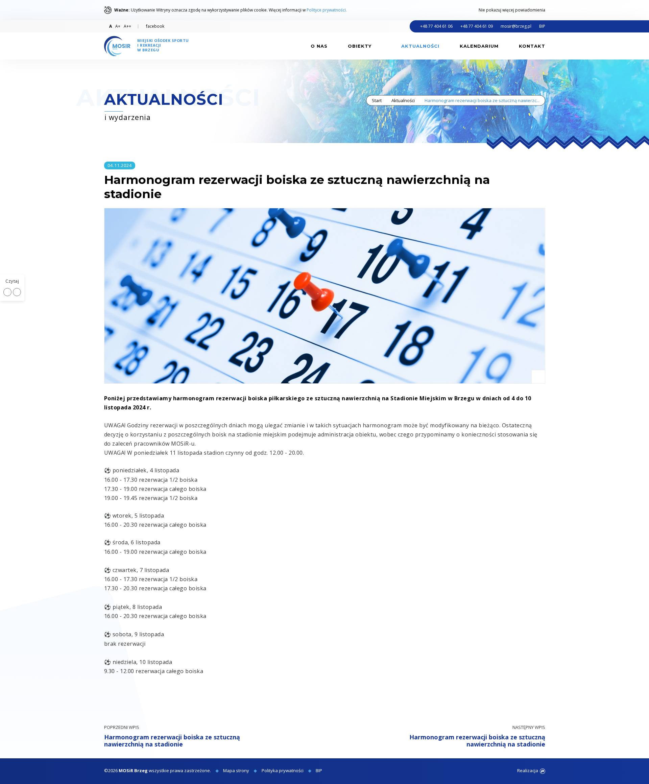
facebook (155, 26)
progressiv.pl (542, 771)
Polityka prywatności (283, 770)
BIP (542, 26)
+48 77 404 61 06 (436, 26)
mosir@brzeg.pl (516, 26)
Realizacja (527, 770)
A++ (127, 26)
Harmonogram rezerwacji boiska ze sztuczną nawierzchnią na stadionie (172, 736)
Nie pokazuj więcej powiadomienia (512, 10)
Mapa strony (236, 770)
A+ (117, 26)
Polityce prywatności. (327, 10)
